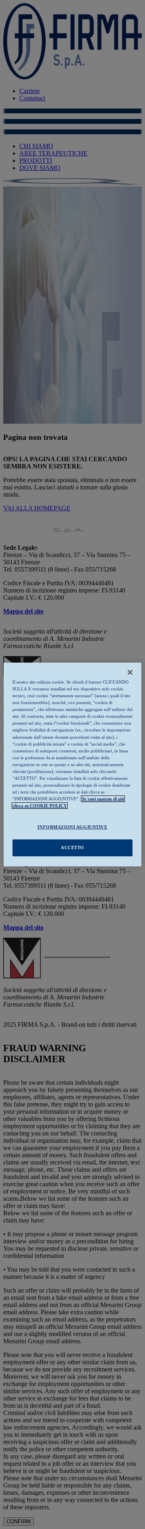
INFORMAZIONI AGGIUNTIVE (72, 827)
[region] (72, 764)
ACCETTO (72, 847)
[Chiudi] (130, 672)
